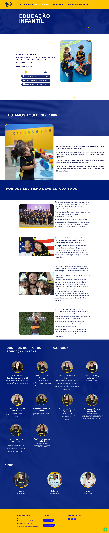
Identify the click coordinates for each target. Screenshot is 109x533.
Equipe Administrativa (74, 4)
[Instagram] (72, 519)
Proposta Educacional (41, 4)
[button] (42, 4)
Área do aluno (28, 4)
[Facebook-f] (69, 519)
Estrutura (55, 4)
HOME (20, 4)
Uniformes (86, 4)
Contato (61, 4)
